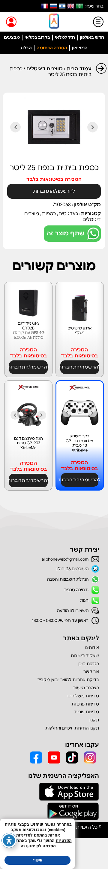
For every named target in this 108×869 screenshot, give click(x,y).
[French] (44, 6)
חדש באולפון (92, 37)
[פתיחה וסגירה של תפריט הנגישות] (9, 840)
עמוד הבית (79, 69)
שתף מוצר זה (65, 233)
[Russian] (53, 6)
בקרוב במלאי (37, 37)
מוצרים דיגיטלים (44, 69)
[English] (70, 6)
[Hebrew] (62, 6)
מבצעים (12, 37)
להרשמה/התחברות (54, 191)
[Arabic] (79, 6)
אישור (37, 860)
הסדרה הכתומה (52, 47)
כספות (49, 214)
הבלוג (26, 47)
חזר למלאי (65, 37)
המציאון (80, 47)
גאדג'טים (68, 214)
